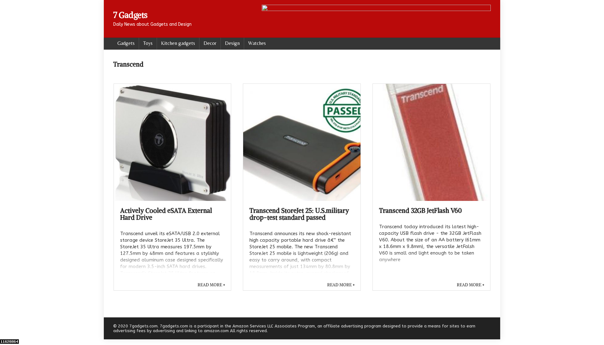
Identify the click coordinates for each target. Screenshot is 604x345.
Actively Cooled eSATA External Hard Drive (166, 214)
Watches (257, 43)
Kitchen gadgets (178, 43)
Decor (210, 43)
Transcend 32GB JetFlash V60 (420, 210)
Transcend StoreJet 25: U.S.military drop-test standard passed (299, 214)
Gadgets (126, 43)
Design (232, 43)
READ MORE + (211, 285)
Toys (148, 43)
